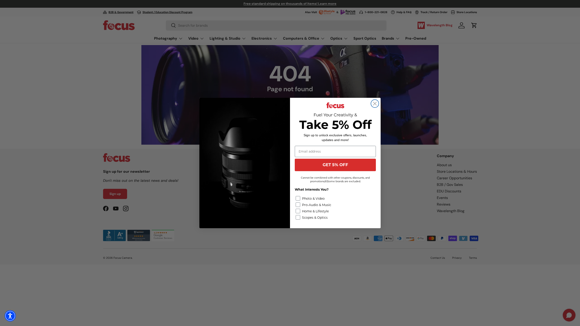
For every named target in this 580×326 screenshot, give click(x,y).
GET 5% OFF (335, 164)
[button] (10, 315)
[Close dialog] (375, 104)
